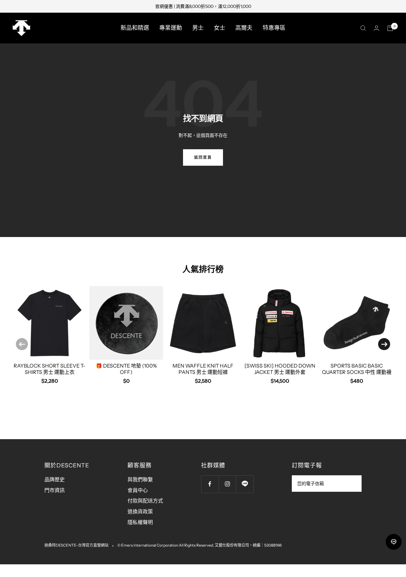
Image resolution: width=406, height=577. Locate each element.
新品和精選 (135, 27)
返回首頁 (203, 157)
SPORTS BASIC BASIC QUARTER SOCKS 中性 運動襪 (356, 368)
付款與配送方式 (145, 500)
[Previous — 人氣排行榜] (22, 344)
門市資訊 (54, 490)
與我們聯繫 (140, 479)
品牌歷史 (54, 479)
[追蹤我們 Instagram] (227, 484)
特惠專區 (274, 27)
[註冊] (352, 483)
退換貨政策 (140, 511)
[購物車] (390, 28)
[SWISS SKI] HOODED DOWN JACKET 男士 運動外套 (280, 368)
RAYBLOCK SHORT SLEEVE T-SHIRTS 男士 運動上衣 (49, 368)
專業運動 (170, 27)
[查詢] (363, 28)
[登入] (376, 28)
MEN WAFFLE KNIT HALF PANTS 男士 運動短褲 (203, 368)
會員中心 (138, 490)
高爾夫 (243, 27)
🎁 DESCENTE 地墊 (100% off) (126, 368)
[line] (394, 542)
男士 (198, 27)
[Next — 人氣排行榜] (384, 344)
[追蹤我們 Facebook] (210, 484)
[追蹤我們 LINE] (244, 484)
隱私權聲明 (140, 522)
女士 (219, 27)
